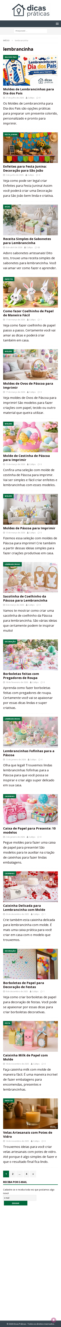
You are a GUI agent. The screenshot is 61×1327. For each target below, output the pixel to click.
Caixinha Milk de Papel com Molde (25, 1057)
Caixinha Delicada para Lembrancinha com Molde (24, 907)
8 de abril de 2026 (14, 247)
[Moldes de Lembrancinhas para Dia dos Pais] (30, 70)
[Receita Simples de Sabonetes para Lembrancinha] (30, 220)
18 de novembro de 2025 (17, 1063)
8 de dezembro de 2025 (17, 991)
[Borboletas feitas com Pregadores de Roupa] (30, 654)
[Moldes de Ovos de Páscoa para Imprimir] (30, 364)
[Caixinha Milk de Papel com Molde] (30, 1036)
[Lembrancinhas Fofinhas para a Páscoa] (30, 732)
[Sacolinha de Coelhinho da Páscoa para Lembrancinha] (30, 577)
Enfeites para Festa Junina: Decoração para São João (25, 168)
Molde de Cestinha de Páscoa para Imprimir (26, 458)
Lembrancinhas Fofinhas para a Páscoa (28, 753)
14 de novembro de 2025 (17, 1141)
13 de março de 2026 (15, 464)
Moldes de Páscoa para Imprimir (29, 528)
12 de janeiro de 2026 (16, 759)
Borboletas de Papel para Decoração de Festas (23, 985)
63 (39, 247)
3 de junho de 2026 (14, 175)
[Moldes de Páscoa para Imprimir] (30, 509)
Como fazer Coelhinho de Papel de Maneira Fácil (28, 313)
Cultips (31, 97)
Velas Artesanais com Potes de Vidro (27, 1134)
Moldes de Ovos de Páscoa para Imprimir (28, 385)
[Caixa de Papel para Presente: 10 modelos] (30, 809)
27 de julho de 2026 (15, 97)
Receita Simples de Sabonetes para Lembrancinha (27, 241)
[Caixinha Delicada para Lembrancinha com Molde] (30, 886)
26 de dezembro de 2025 (17, 914)
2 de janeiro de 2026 (15, 836)
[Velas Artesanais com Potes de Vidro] (30, 1113)
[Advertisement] (30, 1261)
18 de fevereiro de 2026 (17, 682)
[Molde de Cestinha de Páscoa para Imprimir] (30, 437)
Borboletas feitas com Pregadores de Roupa (21, 676)
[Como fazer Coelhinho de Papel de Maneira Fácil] (30, 292)
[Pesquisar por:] (30, 30)
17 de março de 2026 (15, 319)
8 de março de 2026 (15, 604)
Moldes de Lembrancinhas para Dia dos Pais (28, 91)
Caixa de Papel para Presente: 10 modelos (29, 830)
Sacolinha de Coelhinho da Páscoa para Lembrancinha (25, 598)
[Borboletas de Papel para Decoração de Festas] (30, 964)
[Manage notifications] (53, 1320)
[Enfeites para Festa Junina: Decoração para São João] (30, 147)
